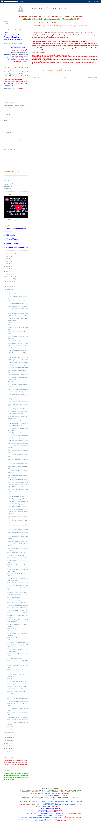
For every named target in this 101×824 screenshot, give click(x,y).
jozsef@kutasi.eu (50, 796)
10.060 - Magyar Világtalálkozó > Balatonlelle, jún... (21, 350)
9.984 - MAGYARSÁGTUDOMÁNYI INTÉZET (19, 602)
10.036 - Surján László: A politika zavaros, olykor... (20, 423)
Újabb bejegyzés (36, 77)
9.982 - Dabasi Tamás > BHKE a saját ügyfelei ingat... (21, 607)
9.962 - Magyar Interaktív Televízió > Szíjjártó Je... (20, 684)
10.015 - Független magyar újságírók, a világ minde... (21, 496)
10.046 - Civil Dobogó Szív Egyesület (17, 392)
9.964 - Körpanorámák (13, 679)
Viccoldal (6, 23)
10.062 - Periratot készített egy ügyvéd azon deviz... (21, 343)
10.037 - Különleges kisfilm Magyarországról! (19, 421)
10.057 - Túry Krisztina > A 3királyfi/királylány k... (20, 360)
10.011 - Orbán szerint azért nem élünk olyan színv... (21, 506)
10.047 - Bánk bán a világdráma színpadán (18, 389)
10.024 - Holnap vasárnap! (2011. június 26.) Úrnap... (21, 463)
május (9, 730)
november (10, 279)
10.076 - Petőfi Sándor (13, 294)
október (9, 281)
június (9, 292)
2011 (7, 274)
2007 (7, 751)
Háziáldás (7, 181)
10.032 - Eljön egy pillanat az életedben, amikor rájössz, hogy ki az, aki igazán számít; (63, 26)
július (9, 289)
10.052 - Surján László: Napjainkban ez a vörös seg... (21, 374)
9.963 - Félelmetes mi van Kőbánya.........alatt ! (19, 681)
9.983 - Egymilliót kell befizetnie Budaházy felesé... (21, 605)
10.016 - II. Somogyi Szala (14, 494)
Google (39, 806)
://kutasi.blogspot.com (52, 808)
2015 (7, 264)
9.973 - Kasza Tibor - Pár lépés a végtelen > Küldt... (20, 642)
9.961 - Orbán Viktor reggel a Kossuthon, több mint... (21, 686)
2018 (7, 256)
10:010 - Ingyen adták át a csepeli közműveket (19, 509)
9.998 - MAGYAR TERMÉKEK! (15, 555)
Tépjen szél (7, 188)
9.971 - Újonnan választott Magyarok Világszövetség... (17, 650)
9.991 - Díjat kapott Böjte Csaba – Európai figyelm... (21, 582)
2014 (7, 266)
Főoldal (64, 77)
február (9, 737)
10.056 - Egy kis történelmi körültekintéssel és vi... (20, 362)
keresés (46, 806)
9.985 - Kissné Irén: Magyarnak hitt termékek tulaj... (21, 600)
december (10, 276)
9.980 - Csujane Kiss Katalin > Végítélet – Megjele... (21, 613)
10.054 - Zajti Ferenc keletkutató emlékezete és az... (21, 367)
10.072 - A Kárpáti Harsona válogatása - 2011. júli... (21, 306)
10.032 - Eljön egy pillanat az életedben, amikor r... (20, 435)
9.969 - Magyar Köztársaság (14, 658)
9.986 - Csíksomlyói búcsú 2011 (15, 597)
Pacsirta (6, 184)
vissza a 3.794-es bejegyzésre (11, 220)
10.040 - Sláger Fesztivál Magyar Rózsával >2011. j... (21, 411)
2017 (7, 259)
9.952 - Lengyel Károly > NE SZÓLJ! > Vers (18, 717)
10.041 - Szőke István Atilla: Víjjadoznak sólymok (20, 408)
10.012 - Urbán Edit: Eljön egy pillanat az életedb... (20, 504)
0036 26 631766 (45, 792)
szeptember (10, 284)
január (9, 740)
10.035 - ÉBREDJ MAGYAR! (14, 426)
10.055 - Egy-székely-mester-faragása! (17, 365)
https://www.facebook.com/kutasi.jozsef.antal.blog (58, 804)
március (9, 735)
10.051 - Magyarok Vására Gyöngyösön (17, 377)
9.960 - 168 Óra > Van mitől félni (15, 689)
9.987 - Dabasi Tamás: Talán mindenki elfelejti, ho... (21, 595)
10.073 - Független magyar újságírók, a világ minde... (21, 303)
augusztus (10, 286)
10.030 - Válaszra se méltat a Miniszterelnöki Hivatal (21, 440)
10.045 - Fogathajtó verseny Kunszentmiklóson (19, 394)
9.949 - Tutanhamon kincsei (14, 727)
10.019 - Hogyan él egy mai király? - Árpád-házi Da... (21, 482)
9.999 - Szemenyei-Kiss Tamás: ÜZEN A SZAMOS (20, 552)
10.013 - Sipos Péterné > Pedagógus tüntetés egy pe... (21, 501)
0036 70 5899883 (46, 793)
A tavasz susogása (9, 183)
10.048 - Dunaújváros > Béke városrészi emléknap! (20, 387)
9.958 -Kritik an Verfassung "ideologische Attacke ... (21, 696)
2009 (7, 746)
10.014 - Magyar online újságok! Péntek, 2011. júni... (21, 499)
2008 (7, 748)
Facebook (43, 810)
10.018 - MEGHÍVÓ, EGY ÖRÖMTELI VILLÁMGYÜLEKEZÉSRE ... (17, 486)
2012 (7, 271)
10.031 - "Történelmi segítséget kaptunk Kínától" (20, 438)
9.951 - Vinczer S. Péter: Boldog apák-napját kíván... (21, 719)
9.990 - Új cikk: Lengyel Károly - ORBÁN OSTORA (21, 585)
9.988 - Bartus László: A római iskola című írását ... (20, 592)
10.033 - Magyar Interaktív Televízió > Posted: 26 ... (21, 433)
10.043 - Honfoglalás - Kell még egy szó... (18, 401)
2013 (7, 269)
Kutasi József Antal (51, 8)
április (9, 732)
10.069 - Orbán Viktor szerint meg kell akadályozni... (21, 316)
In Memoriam (8, 186)
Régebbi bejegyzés (93, 77)
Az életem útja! (9, 88)
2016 (7, 261)
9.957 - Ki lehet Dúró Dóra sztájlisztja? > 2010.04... (20, 698)
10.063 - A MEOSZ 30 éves (14, 340)
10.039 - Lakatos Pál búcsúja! (15, 413)
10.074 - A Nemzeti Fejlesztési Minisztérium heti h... (21, 301)
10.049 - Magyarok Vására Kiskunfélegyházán (19, 384)
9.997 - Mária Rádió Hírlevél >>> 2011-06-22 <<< (20, 558)
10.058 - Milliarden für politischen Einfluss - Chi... (20, 357)
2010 (7, 743)
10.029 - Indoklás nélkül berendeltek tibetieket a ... (20, 443)
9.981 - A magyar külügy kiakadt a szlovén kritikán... (21, 610)
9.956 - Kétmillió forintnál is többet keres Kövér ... (20, 701)
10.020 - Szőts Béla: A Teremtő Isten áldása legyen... (21, 479)
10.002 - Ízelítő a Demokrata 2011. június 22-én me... (21, 541)
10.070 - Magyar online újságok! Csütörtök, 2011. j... (21, 313)
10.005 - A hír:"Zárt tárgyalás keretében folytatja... (20, 529)
